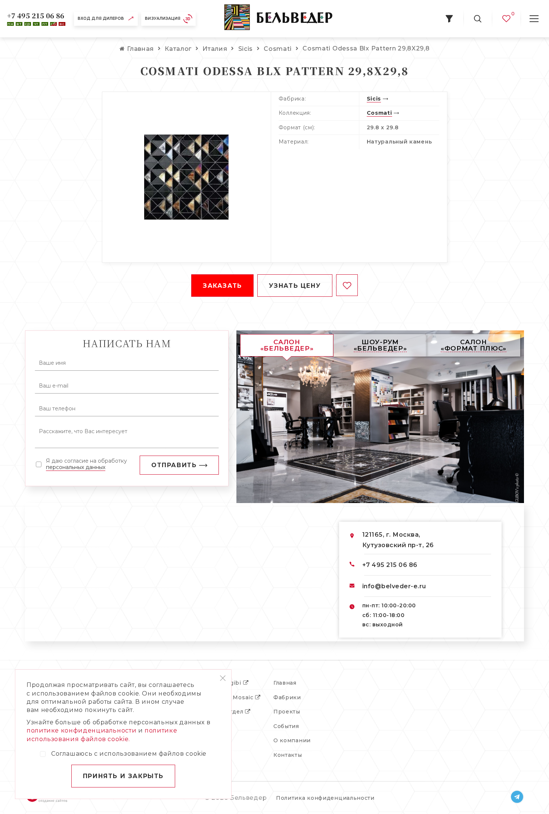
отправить (173, 465)
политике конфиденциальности (81, 730)
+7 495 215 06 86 (36, 15)
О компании (292, 740)
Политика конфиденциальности (325, 798)
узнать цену (295, 285)
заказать (222, 285)
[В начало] (278, 18)
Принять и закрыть (123, 776)
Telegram (517, 797)
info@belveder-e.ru (394, 586)
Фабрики (287, 697)
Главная (285, 682)
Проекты (286, 711)
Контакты (287, 755)
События (286, 726)
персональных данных (75, 467)
